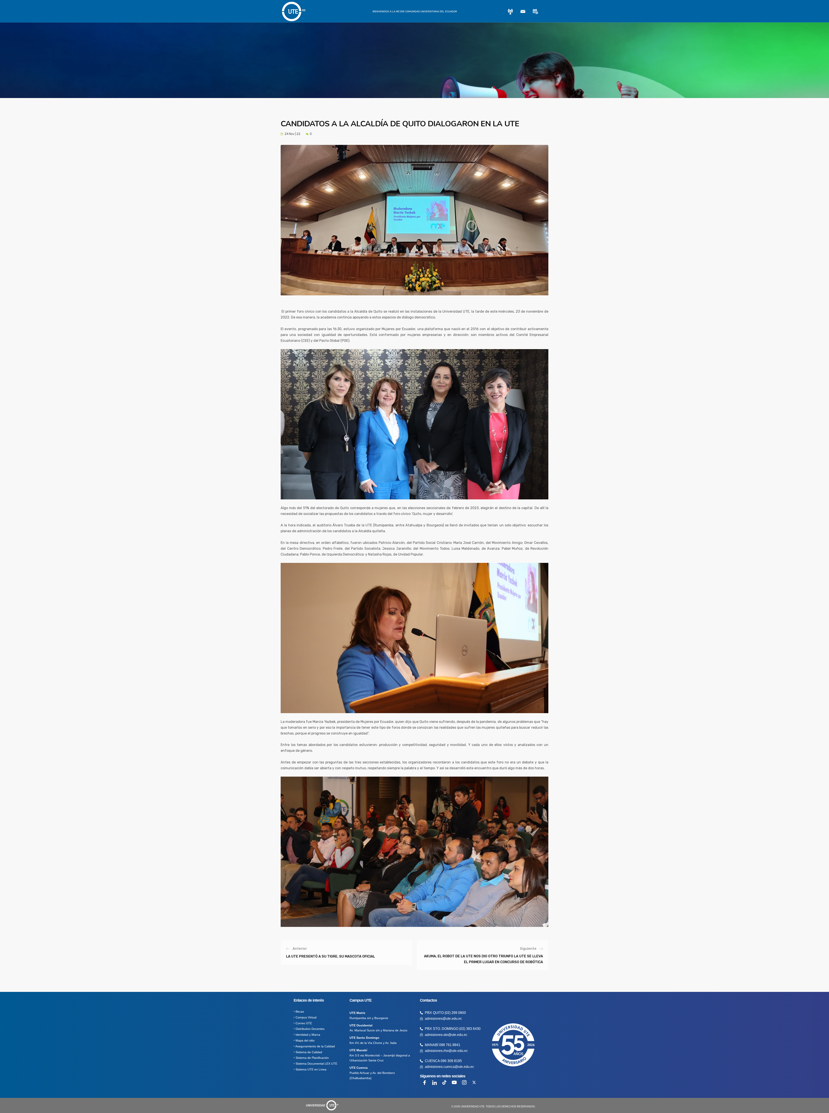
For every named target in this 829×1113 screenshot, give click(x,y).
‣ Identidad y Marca (307, 1034)
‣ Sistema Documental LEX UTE (315, 1063)
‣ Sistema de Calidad (308, 1052)
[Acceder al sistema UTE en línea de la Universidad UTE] (510, 11)
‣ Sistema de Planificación (311, 1057)
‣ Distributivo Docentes (309, 1029)
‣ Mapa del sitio (304, 1040)
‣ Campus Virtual (305, 1017)
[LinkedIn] (434, 1082)
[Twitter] (474, 1082)
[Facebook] (424, 1082)
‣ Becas (299, 1011)
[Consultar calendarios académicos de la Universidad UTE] (535, 11)
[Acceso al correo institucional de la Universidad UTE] (523, 11)
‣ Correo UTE (303, 1023)
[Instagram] (464, 1082)
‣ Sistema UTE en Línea (310, 1069)
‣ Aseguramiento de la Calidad (314, 1046)
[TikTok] (444, 1082)
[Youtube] (454, 1082)
